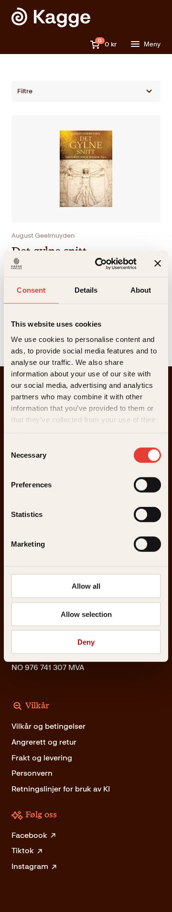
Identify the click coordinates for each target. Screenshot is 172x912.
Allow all (86, 586)
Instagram (29, 866)
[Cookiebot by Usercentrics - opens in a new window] (101, 263)
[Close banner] (157, 263)
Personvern (32, 773)
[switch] (147, 485)
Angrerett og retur (43, 742)
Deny (86, 642)
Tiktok (22, 850)
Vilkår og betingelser (48, 726)
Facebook (29, 835)
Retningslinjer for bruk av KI (60, 788)
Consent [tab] (31, 290)
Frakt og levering (41, 757)
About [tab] (140, 290)
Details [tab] (86, 290)
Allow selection (86, 614)
